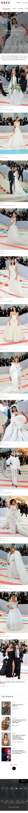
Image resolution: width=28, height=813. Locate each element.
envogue (12, 801)
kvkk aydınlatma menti (20, 802)
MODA (14, 8)
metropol (18, 801)
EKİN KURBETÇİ (17, 33)
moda (2, 801)
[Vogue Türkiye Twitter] (7, 788)
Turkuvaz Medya (15, 807)
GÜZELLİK (20, 8)
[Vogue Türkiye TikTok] (25, 788)
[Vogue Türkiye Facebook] (2, 788)
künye (5, 802)
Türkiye (23, 781)
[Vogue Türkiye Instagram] (11, 788)
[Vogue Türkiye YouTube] (16, 788)
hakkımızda (11, 802)
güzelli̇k (6, 801)
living (22, 801)
